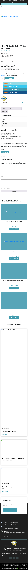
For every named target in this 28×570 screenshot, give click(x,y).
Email (2, 181)
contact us (3, 75)
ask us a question (14, 3)
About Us (4, 555)
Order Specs (15, 553)
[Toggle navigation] (25, 7)
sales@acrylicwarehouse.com (11, 528)
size (2, 61)
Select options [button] (14, 228)
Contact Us (23, 553)
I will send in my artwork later (8, 71)
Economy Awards (21, 102)
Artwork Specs (17, 108)
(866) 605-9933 (14, 2)
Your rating (3, 167)
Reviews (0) (4, 111)
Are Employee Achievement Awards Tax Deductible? (13, 459)
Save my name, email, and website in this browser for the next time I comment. (13, 187)
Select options (14, 258)
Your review (4, 169)
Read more (5, 152)
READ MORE (5, 434)
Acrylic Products (7, 13)
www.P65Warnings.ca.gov (16, 550)
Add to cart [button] (14, 317)
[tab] (7, 108)
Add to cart (9, 78)
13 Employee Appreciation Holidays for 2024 (13, 487)
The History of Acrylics (9, 431)
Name (2, 176)
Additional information (7, 108)
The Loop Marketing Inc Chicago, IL (9, 568)
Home (2, 13)
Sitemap (6, 536)
